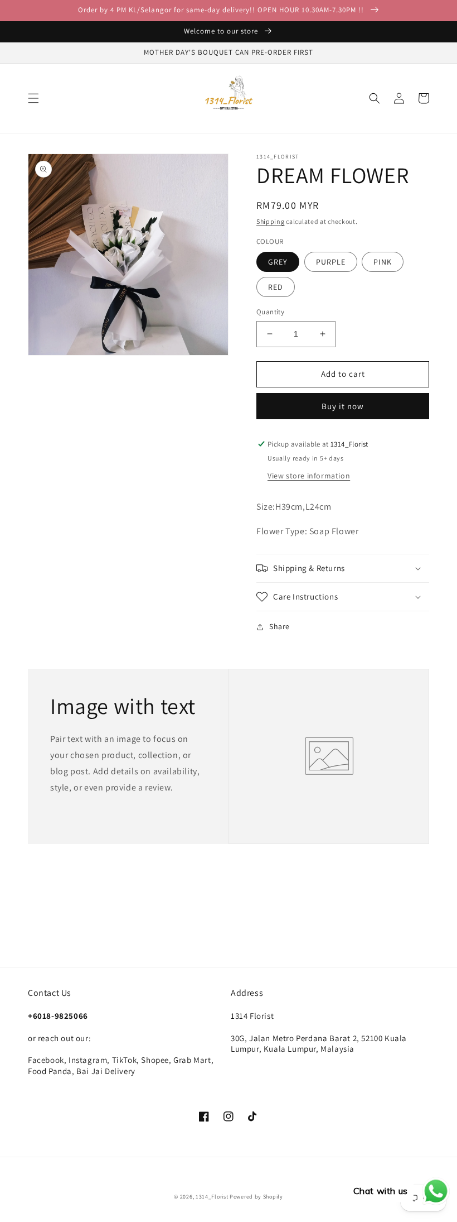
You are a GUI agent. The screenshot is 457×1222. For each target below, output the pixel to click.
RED (275, 287)
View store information (309, 476)
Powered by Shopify (256, 1196)
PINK (382, 262)
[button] (33, 98)
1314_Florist (213, 1196)
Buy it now (343, 406)
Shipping (270, 221)
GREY (278, 262)
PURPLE (331, 262)
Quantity (270, 312)
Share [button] (279, 626)
